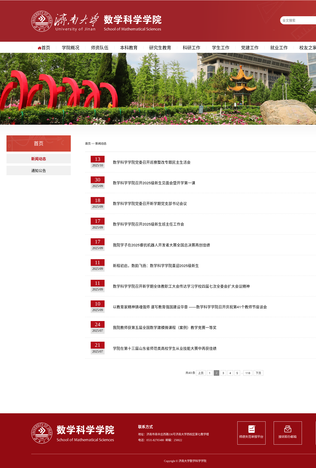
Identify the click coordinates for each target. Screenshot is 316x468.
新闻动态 (38, 158)
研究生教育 (160, 47)
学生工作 (220, 47)
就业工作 (279, 47)
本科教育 (129, 47)
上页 (201, 373)
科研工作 (191, 47)
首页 (45, 47)
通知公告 (38, 170)
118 (247, 373)
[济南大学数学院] (96, 21)
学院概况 (70, 47)
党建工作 (250, 47)
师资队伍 (99, 47)
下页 (258, 373)
